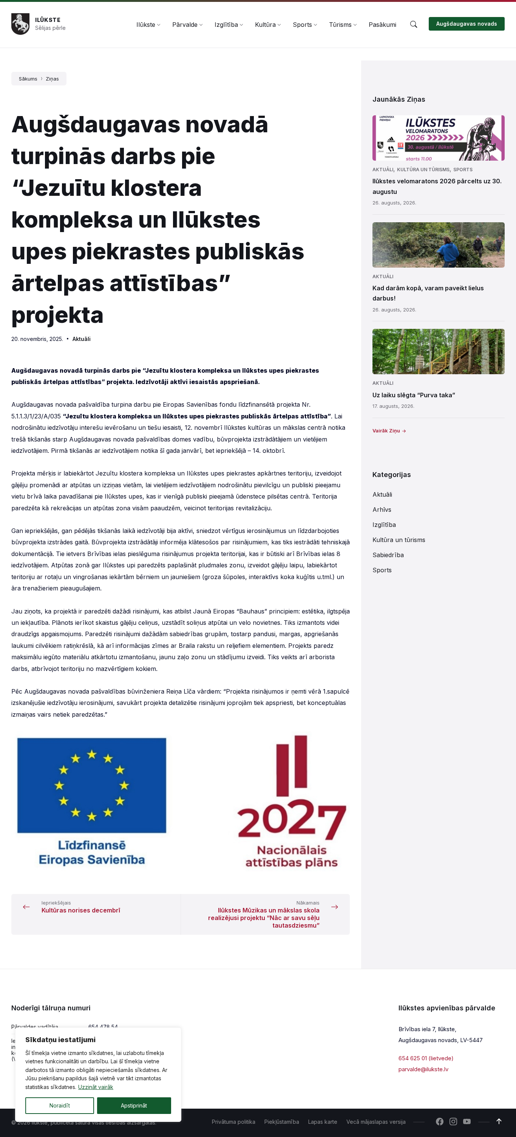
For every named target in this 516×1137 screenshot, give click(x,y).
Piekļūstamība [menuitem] (281, 1121)
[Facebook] (439, 1122)
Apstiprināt (134, 1105)
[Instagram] (453, 1122)
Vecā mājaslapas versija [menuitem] (376, 1121)
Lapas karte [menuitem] (322, 1121)
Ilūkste (48, 20)
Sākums (28, 79)
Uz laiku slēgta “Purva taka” (413, 395)
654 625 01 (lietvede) (426, 1058)
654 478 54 (103, 1027)
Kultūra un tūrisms (423, 169)
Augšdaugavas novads (466, 23)
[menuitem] (145, 24)
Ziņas (52, 79)
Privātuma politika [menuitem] (233, 1121)
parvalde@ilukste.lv (423, 1069)
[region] (98, 1074)
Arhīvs (381, 509)
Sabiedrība (388, 555)
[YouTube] (467, 1122)
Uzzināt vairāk (95, 1087)
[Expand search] (413, 24)
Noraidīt (59, 1105)
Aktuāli (82, 339)
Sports (463, 169)
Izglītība (384, 524)
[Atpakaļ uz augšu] (499, 1121)
